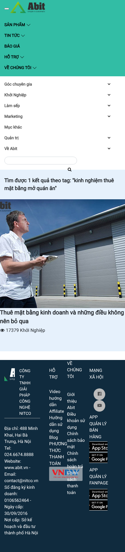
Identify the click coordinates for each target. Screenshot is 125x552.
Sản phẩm (30, 24)
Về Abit (10, 148)
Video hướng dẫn (55, 398)
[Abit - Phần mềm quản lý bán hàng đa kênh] (27, 7)
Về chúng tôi (18, 68)
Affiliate (56, 411)
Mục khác (13, 127)
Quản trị (11, 138)
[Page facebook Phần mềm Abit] (99, 394)
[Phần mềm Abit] (99, 406)
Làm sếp (12, 106)
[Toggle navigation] (6, 9)
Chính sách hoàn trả (75, 460)
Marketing (13, 116)
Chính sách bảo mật (76, 440)
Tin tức (12, 35)
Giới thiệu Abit (72, 401)
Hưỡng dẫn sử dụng (56, 424)
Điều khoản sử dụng (76, 421)
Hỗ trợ (12, 57)
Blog (53, 437)
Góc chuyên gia (18, 84)
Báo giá (12, 46)
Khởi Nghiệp (15, 95)
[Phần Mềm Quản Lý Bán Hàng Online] (9, 373)
